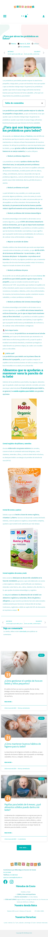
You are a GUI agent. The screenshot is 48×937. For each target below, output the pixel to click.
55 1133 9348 (7, 872)
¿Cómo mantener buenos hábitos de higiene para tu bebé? (22, 745)
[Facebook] (5, 882)
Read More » (8, 702)
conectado (22, 631)
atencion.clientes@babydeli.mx (12, 877)
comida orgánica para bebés (23, 391)
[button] (4, 16)
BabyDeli (8, 595)
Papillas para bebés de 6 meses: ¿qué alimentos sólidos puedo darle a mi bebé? (22, 807)
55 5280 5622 (14, 875)
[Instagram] (11, 882)
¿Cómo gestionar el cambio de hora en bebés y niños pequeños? (23, 682)
